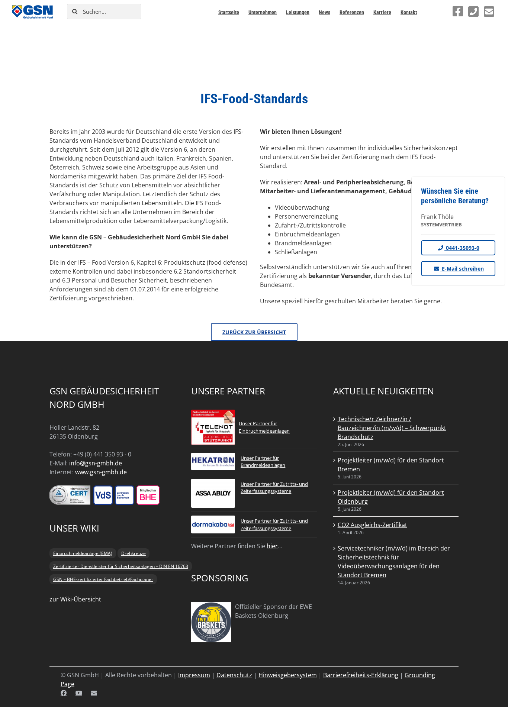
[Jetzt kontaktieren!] (489, 11)
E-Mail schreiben (462, 268)
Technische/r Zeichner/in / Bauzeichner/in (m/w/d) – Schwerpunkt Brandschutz (392, 428)
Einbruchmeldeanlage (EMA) (82, 553)
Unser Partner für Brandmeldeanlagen (263, 462)
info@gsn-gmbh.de (95, 463)
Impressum (194, 675)
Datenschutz (234, 675)
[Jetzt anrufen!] (473, 11)
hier (272, 546)
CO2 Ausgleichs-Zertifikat (372, 525)
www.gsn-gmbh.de (101, 472)
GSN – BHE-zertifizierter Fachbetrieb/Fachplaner (103, 579)
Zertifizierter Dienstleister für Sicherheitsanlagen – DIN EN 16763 (120, 566)
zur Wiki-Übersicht (75, 599)
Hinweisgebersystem (287, 675)
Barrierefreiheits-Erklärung (360, 675)
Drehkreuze (133, 553)
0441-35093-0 (461, 247)
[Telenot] (213, 414)
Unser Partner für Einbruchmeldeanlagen (264, 427)
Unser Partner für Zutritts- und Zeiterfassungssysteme (274, 488)
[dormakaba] (213, 520)
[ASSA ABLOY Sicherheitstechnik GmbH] (213, 483)
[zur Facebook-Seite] (458, 11)
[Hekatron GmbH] (213, 457)
